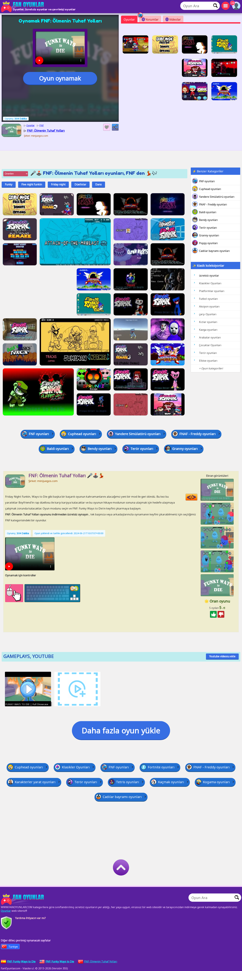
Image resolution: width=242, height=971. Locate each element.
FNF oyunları (207, 181)
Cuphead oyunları (210, 189)
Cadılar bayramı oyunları (214, 251)
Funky (8, 184)
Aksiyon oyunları (209, 306)
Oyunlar (129, 19)
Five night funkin (31, 184)
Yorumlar (151, 19)
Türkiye (13, 946)
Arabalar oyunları (210, 337)
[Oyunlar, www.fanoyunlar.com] (23, 6)
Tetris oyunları (127, 782)
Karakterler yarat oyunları (35, 782)
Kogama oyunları (216, 782)
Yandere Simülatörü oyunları (216, 197)
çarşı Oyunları (207, 314)
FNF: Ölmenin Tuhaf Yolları (100, 961)
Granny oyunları (209, 235)
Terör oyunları (208, 227)
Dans (98, 184)
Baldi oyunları (207, 212)
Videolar (173, 19)
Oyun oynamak (60, 78)
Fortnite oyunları (161, 767)
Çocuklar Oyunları (210, 345)
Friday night (58, 184)
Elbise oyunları (208, 360)
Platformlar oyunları (211, 291)
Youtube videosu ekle (222, 656)
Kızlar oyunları (208, 322)
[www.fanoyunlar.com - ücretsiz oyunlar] (23, 899)
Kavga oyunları (208, 330)
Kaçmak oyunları (171, 782)
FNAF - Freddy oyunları (213, 204)
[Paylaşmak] (115, 127)
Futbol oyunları (208, 299)
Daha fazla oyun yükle (121, 730)
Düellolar (80, 184)
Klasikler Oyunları (210, 283)
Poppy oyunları (208, 243)
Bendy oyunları (208, 220)
